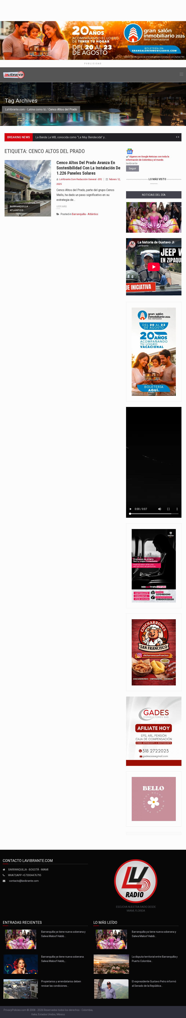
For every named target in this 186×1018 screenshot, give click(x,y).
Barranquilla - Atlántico (20, 208)
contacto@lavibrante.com (24, 880)
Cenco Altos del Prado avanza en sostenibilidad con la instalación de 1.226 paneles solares (88, 168)
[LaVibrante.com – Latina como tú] (14, 74)
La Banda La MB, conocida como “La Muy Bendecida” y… (70, 137)
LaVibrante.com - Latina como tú (25, 109)
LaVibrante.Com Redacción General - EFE (80, 179)
